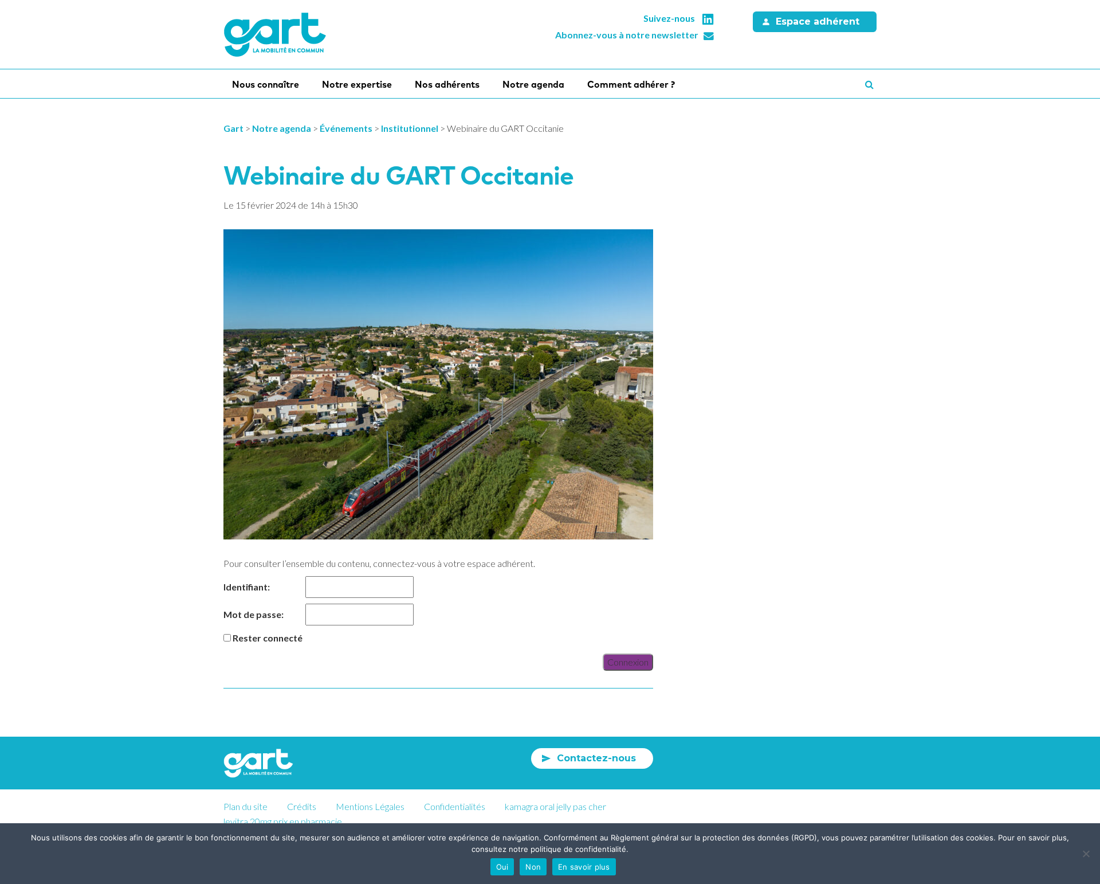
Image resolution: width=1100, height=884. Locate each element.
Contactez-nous (596, 758)
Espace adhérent (817, 21)
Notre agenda (533, 84)
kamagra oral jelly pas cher (555, 806)
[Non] (1085, 853)
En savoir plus (584, 866)
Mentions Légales (370, 806)
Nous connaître (265, 84)
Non (533, 866)
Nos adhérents (447, 84)
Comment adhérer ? (631, 84)
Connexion (628, 661)
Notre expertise (357, 84)
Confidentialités (454, 806)
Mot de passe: (253, 614)
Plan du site (245, 806)
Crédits (301, 806)
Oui (502, 866)
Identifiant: (246, 586)
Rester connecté (267, 637)
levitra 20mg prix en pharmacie (282, 821)
